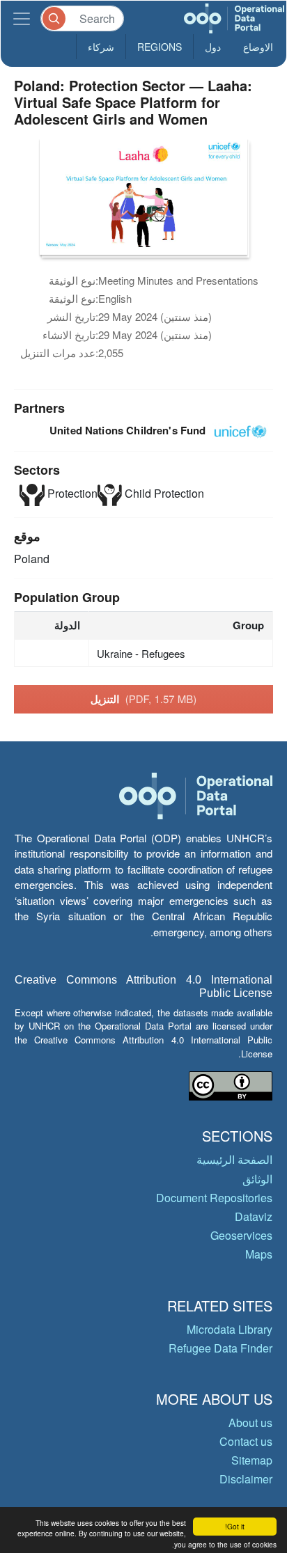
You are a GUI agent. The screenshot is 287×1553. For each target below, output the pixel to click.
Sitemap (251, 1460)
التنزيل (144, 699)
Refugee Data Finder (220, 1348)
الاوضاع (258, 47)
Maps (258, 1254)
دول (213, 47)
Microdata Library (229, 1329)
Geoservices (241, 1235)
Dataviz (253, 1216)
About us (250, 1422)
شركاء (101, 47)
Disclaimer (245, 1479)
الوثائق (257, 1179)
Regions (159, 47)
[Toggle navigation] (21, 18)
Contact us (245, 1441)
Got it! (235, 1526)
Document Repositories (214, 1198)
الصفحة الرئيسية (234, 1159)
